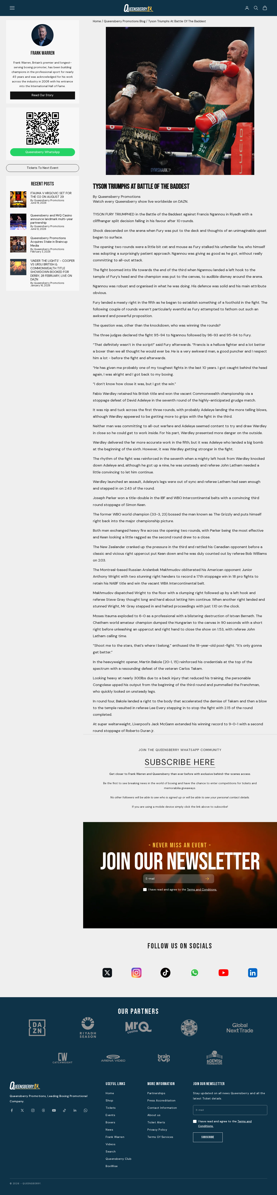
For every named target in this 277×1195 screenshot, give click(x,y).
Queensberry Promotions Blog (124, 21)
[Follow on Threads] (43, 1110)
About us (153, 1115)
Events (110, 1115)
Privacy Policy (157, 1129)
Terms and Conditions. (202, 889)
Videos (110, 1144)
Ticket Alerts (156, 1122)
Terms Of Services (160, 1137)
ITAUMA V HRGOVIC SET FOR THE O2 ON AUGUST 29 (51, 195)
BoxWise (112, 1166)
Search (111, 1151)
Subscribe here (180, 762)
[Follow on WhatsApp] (86, 1110)
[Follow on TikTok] (64, 1110)
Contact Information (162, 1108)
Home (97, 21)
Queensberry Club (118, 1159)
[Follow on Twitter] (22, 1110)
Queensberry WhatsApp (42, 152)
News (109, 1129)
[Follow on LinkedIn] (75, 1110)
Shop (109, 1100)
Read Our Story (43, 95)
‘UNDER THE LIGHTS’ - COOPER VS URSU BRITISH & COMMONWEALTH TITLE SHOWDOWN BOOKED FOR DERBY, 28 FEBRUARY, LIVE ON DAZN (52, 270)
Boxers (110, 1122)
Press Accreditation (161, 1100)
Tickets (111, 1108)
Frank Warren (115, 1137)
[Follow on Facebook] (12, 1110)
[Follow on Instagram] (33, 1110)
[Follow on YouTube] (54, 1110)
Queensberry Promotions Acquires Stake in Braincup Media (49, 241)
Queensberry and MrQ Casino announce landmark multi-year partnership (51, 219)
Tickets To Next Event (42, 168)
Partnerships (156, 1093)
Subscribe (207, 1137)
